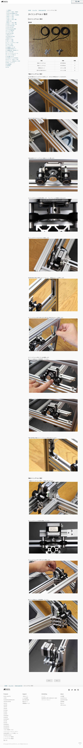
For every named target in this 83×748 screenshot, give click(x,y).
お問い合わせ (63, 705)
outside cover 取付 (11, 36)
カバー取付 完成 (10, 51)
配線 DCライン (10, 34)
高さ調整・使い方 (10, 56)
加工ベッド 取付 (10, 39)
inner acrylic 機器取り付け (12, 13)
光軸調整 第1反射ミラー (11, 48)
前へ (49, 680)
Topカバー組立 (10, 44)
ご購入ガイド (25, 696)
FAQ (8, 67)
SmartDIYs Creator (7, 735)
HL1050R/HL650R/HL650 (9, 699)
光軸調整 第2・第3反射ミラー (13, 50)
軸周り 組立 (9, 21)
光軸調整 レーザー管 (11, 47)
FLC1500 (5, 710)
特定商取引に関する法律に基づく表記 (49, 698)
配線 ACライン (10, 37)
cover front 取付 (10, 33)
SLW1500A (6, 715)
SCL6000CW (6, 727)
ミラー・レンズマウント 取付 (12, 42)
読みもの (62, 703)
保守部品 (9, 65)
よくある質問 (25, 698)
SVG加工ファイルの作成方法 (12, 57)
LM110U (5, 706)
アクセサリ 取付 (10, 31)
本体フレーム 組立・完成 (12, 24)
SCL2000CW (6, 726)
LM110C (5, 703)
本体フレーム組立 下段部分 (12, 11)
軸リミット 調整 (10, 41)
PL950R (5, 712)
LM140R (5, 705)
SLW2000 (6, 717)
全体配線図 (9, 64)
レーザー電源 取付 (10, 30)
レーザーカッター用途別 (9, 736)
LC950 (5, 698)
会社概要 (62, 696)
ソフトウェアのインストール (12, 53)
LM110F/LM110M (7, 701)
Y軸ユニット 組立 (10, 17)
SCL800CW (6, 724)
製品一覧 (5, 740)
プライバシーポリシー (46, 699)
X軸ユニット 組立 (10, 16)
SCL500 (5, 722)
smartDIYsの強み (64, 699)
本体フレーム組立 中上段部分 (13, 14)
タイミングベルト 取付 (11, 28)
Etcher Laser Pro (7, 696)
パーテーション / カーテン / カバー (11, 731)
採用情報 (62, 701)
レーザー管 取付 (10, 45)
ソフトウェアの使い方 (11, 54)
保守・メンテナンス (11, 62)
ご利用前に (9, 10)
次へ (57, 680)
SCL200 (5, 720)
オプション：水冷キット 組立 (12, 59)
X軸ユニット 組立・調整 (11, 22)
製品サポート (25, 701)
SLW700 (5, 713)
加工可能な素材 (26, 699)
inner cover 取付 (10, 27)
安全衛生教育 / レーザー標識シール (11, 733)
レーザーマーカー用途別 (9, 738)
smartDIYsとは (63, 698)
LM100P (5, 708)
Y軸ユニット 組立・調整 (11, 19)
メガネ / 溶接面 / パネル (8, 729)
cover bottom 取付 (11, 25)
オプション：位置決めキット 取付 (13, 61)
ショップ (43, 696)
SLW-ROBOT (6, 719)
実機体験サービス (26, 703)
